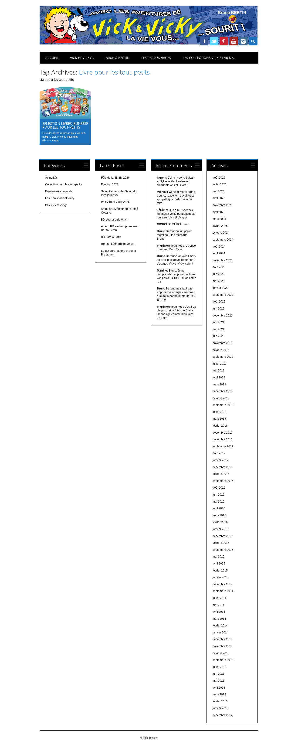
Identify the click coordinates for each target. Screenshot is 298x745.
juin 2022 (218, 308)
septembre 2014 (223, 591)
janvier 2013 (220, 708)
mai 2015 (218, 556)
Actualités (51, 177)
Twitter (214, 41)
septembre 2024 (223, 239)
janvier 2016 (220, 529)
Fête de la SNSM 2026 (115, 177)
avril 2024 (219, 253)
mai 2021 (218, 329)
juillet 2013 (220, 667)
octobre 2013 (221, 653)
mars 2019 (219, 384)
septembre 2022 (223, 294)
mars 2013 (219, 694)
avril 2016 (219, 508)
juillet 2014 (220, 598)
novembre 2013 (223, 646)
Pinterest (224, 41)
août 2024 (219, 246)
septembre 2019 (223, 356)
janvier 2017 (220, 460)
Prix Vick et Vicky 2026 (115, 202)
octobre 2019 (221, 350)
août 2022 (219, 301)
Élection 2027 (110, 184)
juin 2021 (218, 322)
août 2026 (219, 177)
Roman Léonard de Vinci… (118, 243)
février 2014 (220, 625)
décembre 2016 (223, 467)
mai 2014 (218, 605)
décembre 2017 (223, 432)
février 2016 (220, 522)
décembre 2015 (223, 536)
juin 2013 (218, 673)
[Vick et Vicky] (148, 43)
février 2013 (220, 701)
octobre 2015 (221, 542)
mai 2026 (218, 191)
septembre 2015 (223, 549)
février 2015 (220, 570)
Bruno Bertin (118, 57)
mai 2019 (218, 370)
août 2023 (219, 267)
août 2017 (219, 453)
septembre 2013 (223, 660)
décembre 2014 (223, 584)
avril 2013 (219, 687)
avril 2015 (219, 563)
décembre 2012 (223, 715)
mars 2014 (219, 618)
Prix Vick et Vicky (56, 205)
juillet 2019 (220, 363)
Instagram (243, 41)
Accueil (51, 57)
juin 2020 (218, 336)
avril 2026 (219, 198)
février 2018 (220, 425)
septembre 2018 (223, 405)
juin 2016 (218, 494)
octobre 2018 (221, 398)
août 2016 (219, 487)
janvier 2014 (220, 632)
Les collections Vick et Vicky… (209, 57)
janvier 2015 (220, 577)
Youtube (233, 41)
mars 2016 (219, 515)
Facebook (204, 41)
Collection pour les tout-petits (63, 184)
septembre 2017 (223, 446)
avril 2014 (219, 611)
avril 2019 (219, 377)
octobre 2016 (221, 474)
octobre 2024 (221, 232)
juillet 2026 (220, 184)
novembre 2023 (223, 260)
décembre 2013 (223, 639)
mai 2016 (218, 501)
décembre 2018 (223, 391)
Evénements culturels (58, 191)
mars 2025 (219, 219)
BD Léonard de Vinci (114, 219)
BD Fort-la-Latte (111, 237)
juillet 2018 (220, 412)
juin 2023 (218, 274)
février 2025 (220, 226)
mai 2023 (218, 281)
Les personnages (156, 57)
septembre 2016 (223, 481)
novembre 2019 (223, 343)
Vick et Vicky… (82, 57)
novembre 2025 (223, 205)
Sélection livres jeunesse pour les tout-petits (65, 125)
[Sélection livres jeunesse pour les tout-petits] (65, 117)
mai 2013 (218, 680)
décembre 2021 (223, 315)
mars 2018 (219, 418)
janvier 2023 (220, 287)
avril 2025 (219, 212)
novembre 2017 (223, 439)
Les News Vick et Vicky (59, 198)
